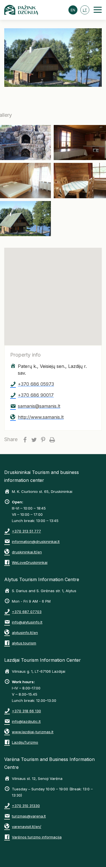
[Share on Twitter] (33, 439)
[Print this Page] (52, 439)
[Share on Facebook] (24, 439)
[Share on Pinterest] (42, 439)
